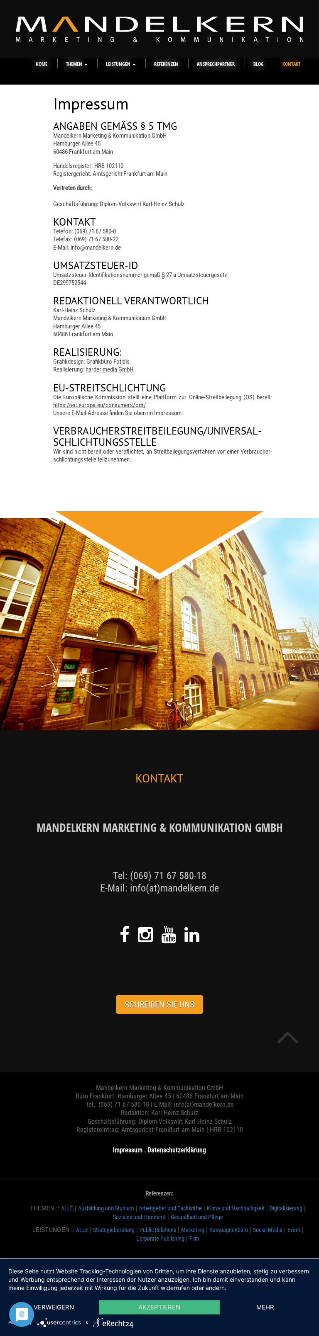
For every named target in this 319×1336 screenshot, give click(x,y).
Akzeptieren (159, 1307)
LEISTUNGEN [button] (119, 64)
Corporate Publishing (160, 1238)
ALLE (67, 1208)
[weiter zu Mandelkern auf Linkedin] (191, 935)
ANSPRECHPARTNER (216, 64)
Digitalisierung (286, 1208)
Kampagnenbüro (228, 1230)
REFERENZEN (166, 64)
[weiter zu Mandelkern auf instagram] (145, 935)
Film (194, 1238)
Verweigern (54, 1307)
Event (293, 1230)
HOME (41, 64)
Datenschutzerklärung (176, 1150)
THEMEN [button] (74, 64)
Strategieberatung (114, 1230)
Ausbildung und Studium (106, 1208)
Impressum (127, 1150)
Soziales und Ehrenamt (139, 1217)
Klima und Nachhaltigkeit (236, 1208)
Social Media (267, 1230)
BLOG (258, 64)
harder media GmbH (109, 369)
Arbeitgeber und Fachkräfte (170, 1208)
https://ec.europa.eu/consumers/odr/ (99, 405)
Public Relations (158, 1230)
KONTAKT (291, 64)
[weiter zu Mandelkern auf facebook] (125, 935)
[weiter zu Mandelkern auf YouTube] (168, 935)
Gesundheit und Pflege (197, 1217)
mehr (265, 1307)
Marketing (192, 1230)
